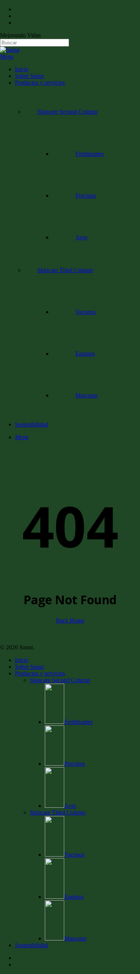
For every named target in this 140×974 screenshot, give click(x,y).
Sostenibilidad (31, 945)
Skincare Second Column (60, 680)
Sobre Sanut (29, 666)
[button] (6, 56)
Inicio (21, 660)
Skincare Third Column (57, 812)
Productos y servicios (40, 673)
